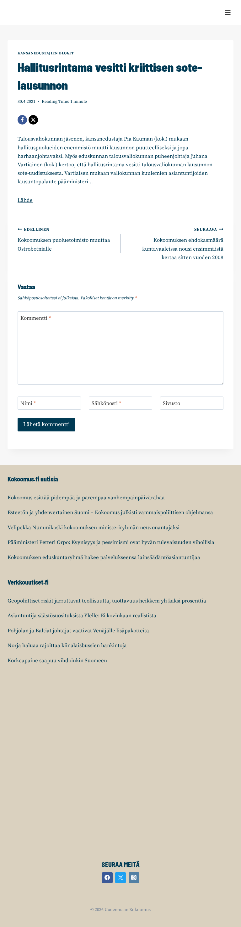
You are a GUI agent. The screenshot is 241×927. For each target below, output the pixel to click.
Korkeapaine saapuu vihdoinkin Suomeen (57, 660)
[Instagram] (134, 877)
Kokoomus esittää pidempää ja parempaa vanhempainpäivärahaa (86, 497)
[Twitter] (120, 877)
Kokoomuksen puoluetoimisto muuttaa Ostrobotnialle (64, 240)
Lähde (25, 200)
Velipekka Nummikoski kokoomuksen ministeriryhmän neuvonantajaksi (93, 527)
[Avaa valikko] (227, 12)
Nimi (28, 403)
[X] (33, 120)
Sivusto (171, 403)
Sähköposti (106, 403)
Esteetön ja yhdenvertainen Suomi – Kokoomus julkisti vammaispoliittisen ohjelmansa (110, 512)
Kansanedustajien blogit (46, 53)
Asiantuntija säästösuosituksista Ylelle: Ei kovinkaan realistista (82, 615)
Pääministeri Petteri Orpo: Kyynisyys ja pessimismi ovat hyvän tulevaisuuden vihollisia (111, 542)
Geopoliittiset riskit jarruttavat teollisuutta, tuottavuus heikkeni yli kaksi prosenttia (107, 600)
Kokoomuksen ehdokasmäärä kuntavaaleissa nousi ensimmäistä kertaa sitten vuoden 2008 (182, 244)
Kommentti (35, 318)
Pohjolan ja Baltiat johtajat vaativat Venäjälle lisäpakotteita (78, 630)
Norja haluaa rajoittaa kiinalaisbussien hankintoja (67, 645)
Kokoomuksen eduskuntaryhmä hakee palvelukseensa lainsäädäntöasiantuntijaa (104, 557)
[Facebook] (22, 120)
